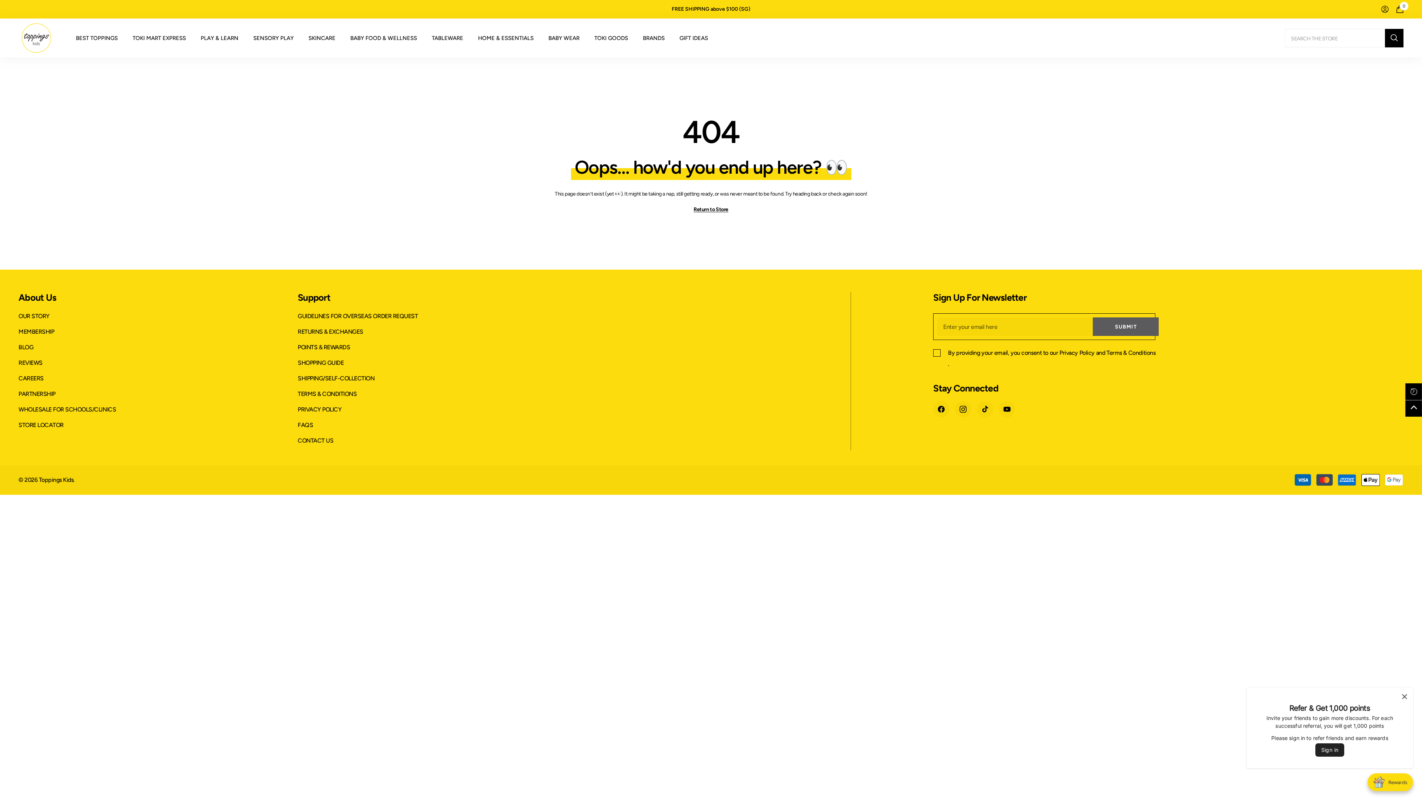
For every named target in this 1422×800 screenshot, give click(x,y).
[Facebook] (941, 409)
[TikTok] (985, 409)
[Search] (1344, 38)
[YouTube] (1007, 409)
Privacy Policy (1077, 352)
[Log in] (1385, 9)
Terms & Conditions (1130, 352)
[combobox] (1335, 38)
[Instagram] (963, 409)
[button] (1413, 391)
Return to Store (711, 209)
